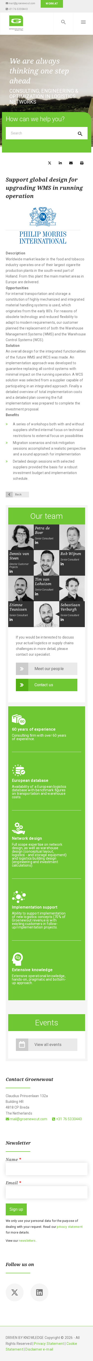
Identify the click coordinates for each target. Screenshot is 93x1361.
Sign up (16, 1209)
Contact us (43, 684)
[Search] (63, 22)
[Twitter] (15, 1292)
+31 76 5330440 (18, 9)
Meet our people (49, 668)
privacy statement (70, 1227)
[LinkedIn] (36, 543)
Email (14, 1183)
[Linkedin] (39, 1292)
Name (14, 1159)
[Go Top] (84, 1350)
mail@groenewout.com (21, 3)
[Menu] (83, 22)
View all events (48, 1044)
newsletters (27, 1240)
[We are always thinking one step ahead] (16, 22)
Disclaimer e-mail (39, 1349)
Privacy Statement (49, 1344)
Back (18, 494)
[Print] (82, 162)
